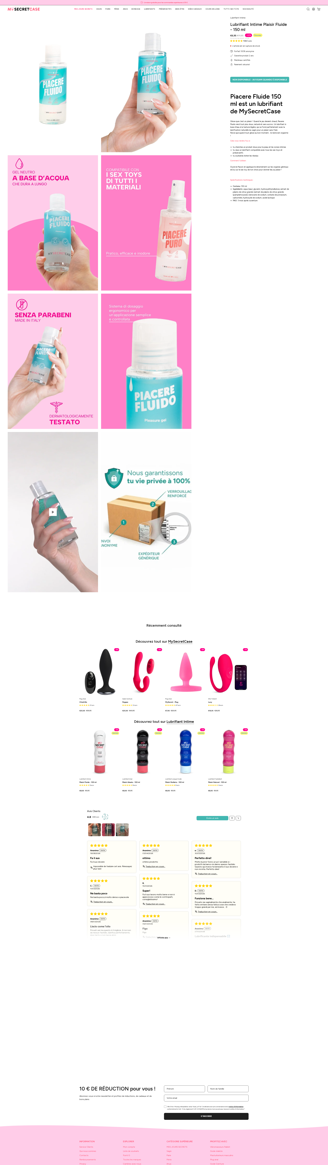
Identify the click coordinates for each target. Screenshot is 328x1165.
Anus (169, 1164)
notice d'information (236, 1107)
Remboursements (87, 1159)
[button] (308, 9)
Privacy (82, 1164)
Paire (169, 1155)
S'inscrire (206, 1116)
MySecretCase (180, 641)
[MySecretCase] (24, 9)
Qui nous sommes (87, 1151)
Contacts (83, 1155)
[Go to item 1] (94, 829)
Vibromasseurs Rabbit (220, 1147)
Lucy (210, 702)
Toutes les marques (132, 1159)
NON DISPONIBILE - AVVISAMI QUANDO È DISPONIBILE (260, 79)
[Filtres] (232, 818)
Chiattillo (83, 702)
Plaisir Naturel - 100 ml (217, 782)
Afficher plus (162, 938)
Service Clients (86, 1147)
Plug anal (214, 1159)
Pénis (169, 1159)
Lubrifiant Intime (180, 721)
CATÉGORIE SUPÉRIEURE (180, 1141)
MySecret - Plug (171, 702)
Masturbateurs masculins (221, 1155)
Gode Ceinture (217, 1164)
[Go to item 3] (122, 829)
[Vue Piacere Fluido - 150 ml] (53, 512)
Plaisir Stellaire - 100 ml (174, 782)
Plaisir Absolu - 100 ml (131, 782)
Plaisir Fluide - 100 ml (87, 782)
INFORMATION (87, 1141)
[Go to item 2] (108, 829)
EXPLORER (128, 1141)
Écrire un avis (212, 818)
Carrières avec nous (132, 1164)
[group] (164, 2)
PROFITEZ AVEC (218, 1141)
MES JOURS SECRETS (177, 1147)
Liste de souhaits (131, 1151)
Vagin (169, 1151)
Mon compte (129, 1147)
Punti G (126, 1155)
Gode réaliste (216, 1151)
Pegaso (125, 702)
